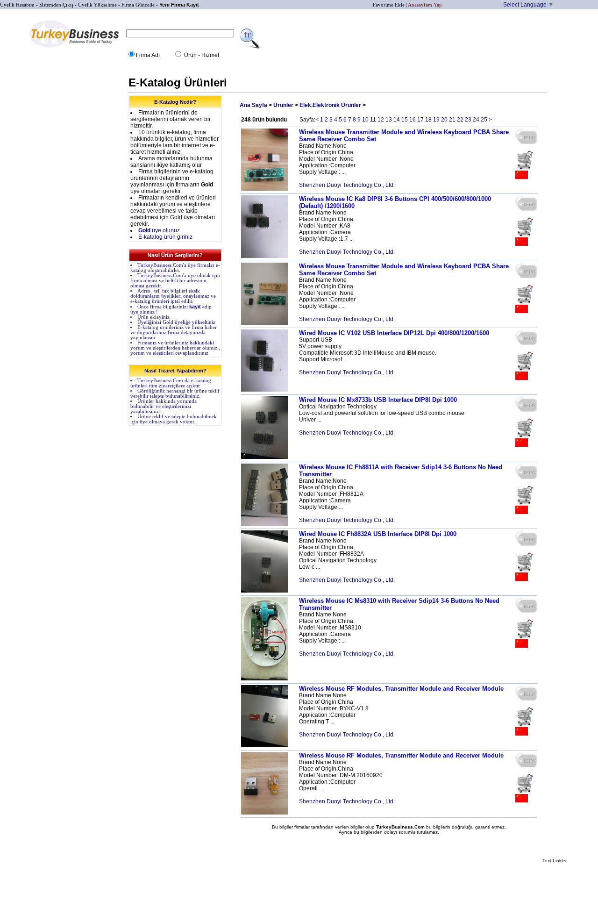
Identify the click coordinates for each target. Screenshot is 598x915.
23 (468, 119)
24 (476, 119)
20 (444, 119)
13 (388, 119)
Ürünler (283, 105)
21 (452, 119)
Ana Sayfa (253, 105)
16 (412, 119)
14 (396, 119)
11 (373, 119)
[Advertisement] (87, 215)
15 (404, 119)
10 (365, 119)
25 (484, 119)
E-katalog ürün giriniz (165, 237)
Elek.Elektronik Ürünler (330, 105)
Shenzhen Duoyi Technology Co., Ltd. (347, 185)
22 (460, 119)
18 (428, 119)
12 (380, 119)
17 (420, 119)
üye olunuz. (159, 230)
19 (436, 119)
